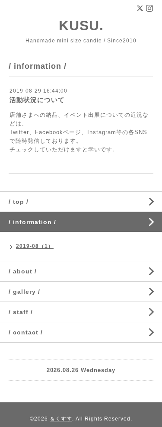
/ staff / (21, 311)
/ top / (19, 201)
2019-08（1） (35, 246)
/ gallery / (24, 291)
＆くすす (61, 419)
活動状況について (37, 99)
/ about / (23, 271)
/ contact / (26, 332)
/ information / (32, 221)
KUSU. (88, 25)
